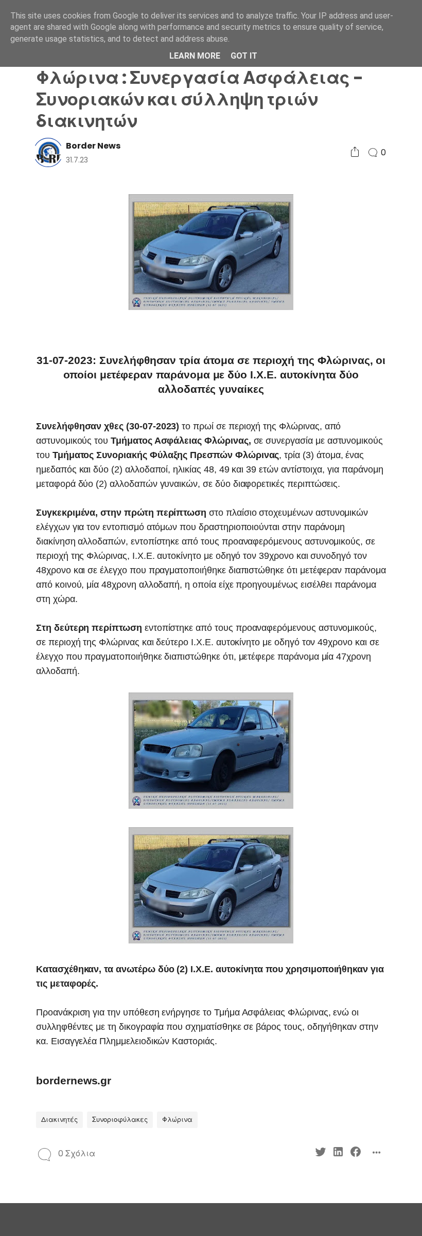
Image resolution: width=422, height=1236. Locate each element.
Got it (244, 56)
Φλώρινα (177, 1119)
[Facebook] (355, 1153)
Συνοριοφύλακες (120, 1119)
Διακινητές (59, 1119)
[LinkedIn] (338, 1153)
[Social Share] (354, 152)
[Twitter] (320, 1153)
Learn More (194, 56)
